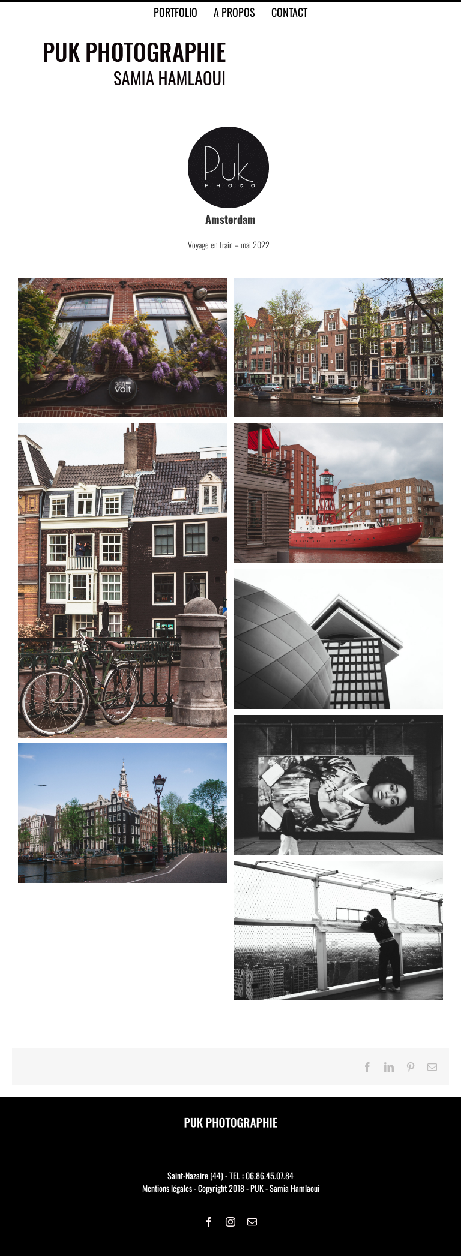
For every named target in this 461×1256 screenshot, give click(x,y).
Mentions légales (167, 1188)
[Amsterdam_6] (338, 721)
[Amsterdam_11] (338, 575)
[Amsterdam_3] (122, 749)
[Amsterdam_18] (338, 284)
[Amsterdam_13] (338, 867)
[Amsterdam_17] (122, 429)
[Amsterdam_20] (122, 284)
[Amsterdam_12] (338, 429)
